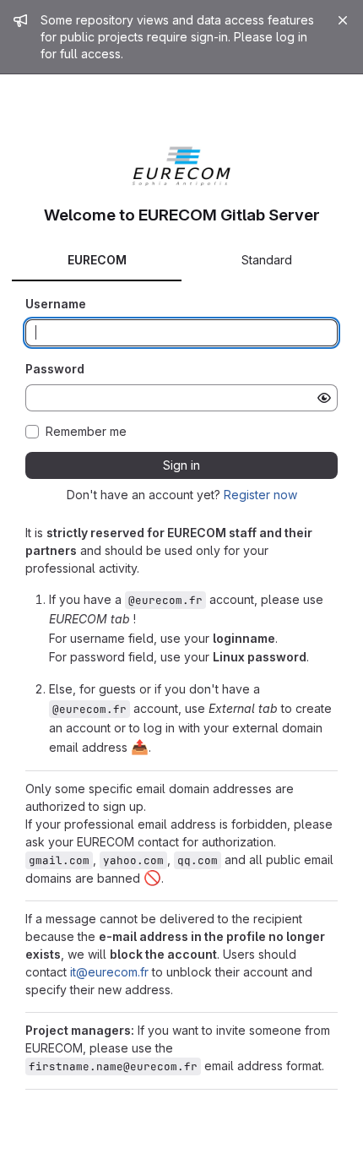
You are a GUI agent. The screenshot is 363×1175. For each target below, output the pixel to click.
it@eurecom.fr (109, 972)
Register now (260, 494)
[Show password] (324, 397)
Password (54, 369)
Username (55, 303)
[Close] (343, 20)
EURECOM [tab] (97, 260)
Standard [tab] (266, 260)
